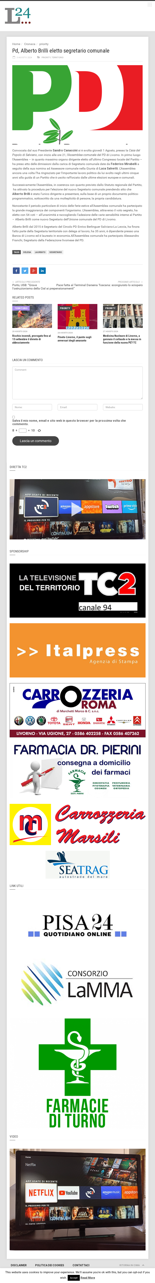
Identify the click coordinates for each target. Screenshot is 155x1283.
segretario (55, 252)
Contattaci (81, 1265)
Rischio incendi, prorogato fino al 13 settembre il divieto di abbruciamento (31, 339)
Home (16, 44)
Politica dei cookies (49, 1265)
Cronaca (29, 44)
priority (44, 44)
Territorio (58, 57)
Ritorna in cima (129, 1265)
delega (27, 252)
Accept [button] (74, 1277)
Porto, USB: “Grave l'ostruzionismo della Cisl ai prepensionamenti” (43, 286)
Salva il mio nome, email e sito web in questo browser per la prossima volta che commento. (69, 422)
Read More (88, 1277)
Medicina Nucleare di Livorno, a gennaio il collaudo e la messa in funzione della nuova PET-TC (122, 339)
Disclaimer (19, 1265)
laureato (40, 252)
